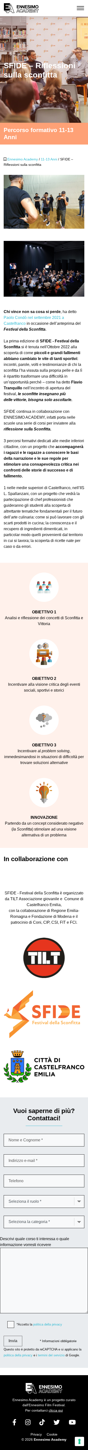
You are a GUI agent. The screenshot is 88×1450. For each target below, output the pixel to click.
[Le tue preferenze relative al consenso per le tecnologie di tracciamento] (79, 1441)
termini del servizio (51, 1355)
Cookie (52, 1434)
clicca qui (56, 1410)
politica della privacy (47, 1324)
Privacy (36, 1434)
